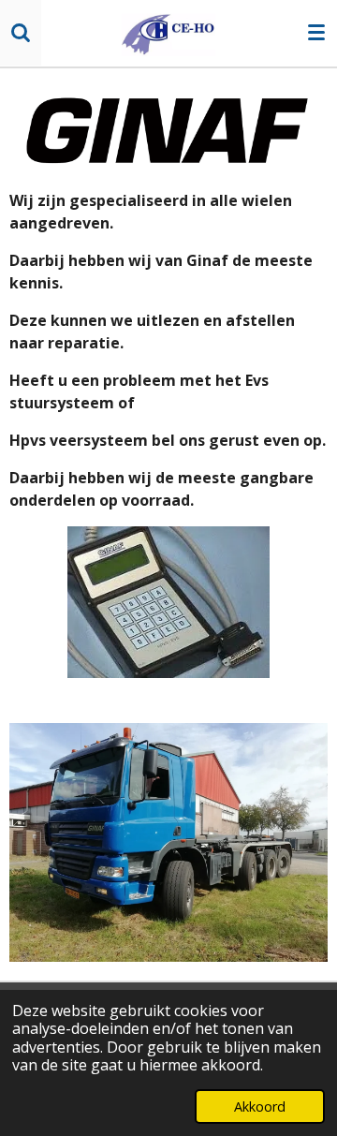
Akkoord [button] (260, 1106)
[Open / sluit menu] (316, 33)
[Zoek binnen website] (20, 33)
